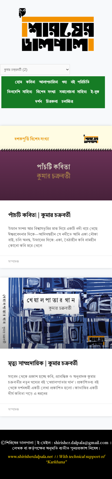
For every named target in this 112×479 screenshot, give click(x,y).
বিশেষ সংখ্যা (45, 92)
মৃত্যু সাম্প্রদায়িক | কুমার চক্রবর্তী (42, 363)
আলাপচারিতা (48, 82)
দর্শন (38, 102)
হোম (18, 82)
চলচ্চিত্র (67, 102)
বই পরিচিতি (80, 82)
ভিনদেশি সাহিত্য (19, 92)
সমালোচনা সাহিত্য (73, 92)
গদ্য (64, 82)
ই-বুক (95, 92)
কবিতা (30, 82)
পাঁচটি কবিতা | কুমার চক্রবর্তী (39, 215)
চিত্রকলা (52, 102)
